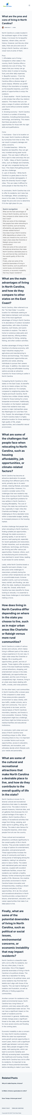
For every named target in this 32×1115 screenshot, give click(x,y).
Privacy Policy (6, 1108)
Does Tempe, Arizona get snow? (12, 1098)
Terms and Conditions (18, 1108)
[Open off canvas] (29, 5)
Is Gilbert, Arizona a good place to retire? (14, 1091)
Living (14, 27)
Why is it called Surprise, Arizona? (12, 1083)
